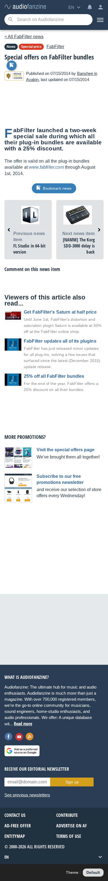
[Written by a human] (14, 76)
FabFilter (55, 46)
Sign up (72, 782)
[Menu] (100, 19)
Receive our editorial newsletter (36, 769)
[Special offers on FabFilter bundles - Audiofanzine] (25, 7)
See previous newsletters (27, 795)
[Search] (10, 20)
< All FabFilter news (23, 36)
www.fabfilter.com (46, 167)
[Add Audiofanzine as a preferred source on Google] (22, 750)
